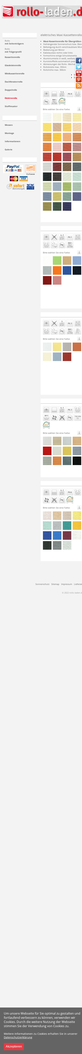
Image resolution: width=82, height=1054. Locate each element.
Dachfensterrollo (14, 81)
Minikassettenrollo (14, 73)
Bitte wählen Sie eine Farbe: (56, 109)
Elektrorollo (11, 98)
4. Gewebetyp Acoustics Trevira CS (61, 400)
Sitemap (55, 584)
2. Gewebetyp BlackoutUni (57, 228)
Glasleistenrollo (13, 65)
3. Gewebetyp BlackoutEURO (58, 314)
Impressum (66, 584)
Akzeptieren (14, 1046)
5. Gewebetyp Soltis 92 (54, 483)
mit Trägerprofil (13, 50)
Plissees (12, 25)
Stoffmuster (11, 106)
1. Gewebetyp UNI (52, 84)
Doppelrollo (11, 89)
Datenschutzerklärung (18, 1037)
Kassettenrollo (12, 57)
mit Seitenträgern (14, 42)
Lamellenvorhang (39, 25)
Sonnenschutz (42, 584)
